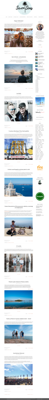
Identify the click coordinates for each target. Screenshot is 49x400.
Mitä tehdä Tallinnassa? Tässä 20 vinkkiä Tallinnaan (41, 54)
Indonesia (37, 131)
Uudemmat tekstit (7, 394)
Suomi (11, 315)
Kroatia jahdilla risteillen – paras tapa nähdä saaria (40, 215)
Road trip (39, 143)
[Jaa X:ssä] (29, 51)
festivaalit (9, 391)
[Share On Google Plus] (32, 51)
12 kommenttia (6, 201)
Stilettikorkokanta (39, 211)
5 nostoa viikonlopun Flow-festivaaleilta (19, 131)
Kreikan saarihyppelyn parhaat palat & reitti (19, 169)
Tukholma (37, 151)
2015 (36, 88)
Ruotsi (43, 143)
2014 (36, 89)
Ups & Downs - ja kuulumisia (19, 57)
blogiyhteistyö (38, 155)
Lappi (41, 135)
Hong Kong (42, 130)
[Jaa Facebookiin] (28, 51)
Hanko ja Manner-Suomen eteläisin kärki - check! (18, 318)
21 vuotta (18, 246)
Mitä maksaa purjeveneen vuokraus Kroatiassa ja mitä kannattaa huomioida (41, 69)
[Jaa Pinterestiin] (31, 51)
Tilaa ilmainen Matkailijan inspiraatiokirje (39, 207)
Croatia (42, 126)
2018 (36, 85)
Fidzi (42, 127)
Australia (37, 126)
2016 (36, 87)
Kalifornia (9, 242)
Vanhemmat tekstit (30, 394)
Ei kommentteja (6, 164)
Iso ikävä (19, 93)
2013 (36, 90)
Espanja (40, 127)
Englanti (37, 127)
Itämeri (9, 315)
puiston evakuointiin (6, 211)
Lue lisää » (18, 49)
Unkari (41, 151)
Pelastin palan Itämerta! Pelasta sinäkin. (19, 281)
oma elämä (9, 127)
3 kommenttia (6, 88)
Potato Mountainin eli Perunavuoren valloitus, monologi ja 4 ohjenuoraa (19, 207)
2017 (36, 86)
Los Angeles (9, 53)
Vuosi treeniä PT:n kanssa (39, 212)
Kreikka (36, 135)
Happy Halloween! (18, 20)
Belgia (39, 126)
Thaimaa (41, 147)
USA (11, 53)
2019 (36, 84)
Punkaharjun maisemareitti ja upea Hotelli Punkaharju (41, 59)
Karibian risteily (40, 134)
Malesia (43, 139)
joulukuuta (38, 76)
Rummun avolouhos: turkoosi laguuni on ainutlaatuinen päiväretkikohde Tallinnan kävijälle (41, 63)
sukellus (37, 159)
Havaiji (36, 130)
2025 (36, 75)
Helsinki (39, 130)
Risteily (37, 143)
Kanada (36, 134)
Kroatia (39, 135)
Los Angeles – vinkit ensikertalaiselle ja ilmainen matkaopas (40, 66)
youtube (40, 159)
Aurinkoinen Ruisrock (18, 353)
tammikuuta (38, 79)
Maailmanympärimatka (38, 139)
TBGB (36, 147)
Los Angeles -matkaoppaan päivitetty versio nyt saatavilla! (40, 106)
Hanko (8, 349)
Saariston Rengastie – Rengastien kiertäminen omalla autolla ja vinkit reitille (41, 57)
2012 (36, 91)
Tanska (38, 147)
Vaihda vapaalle (38, 214)
